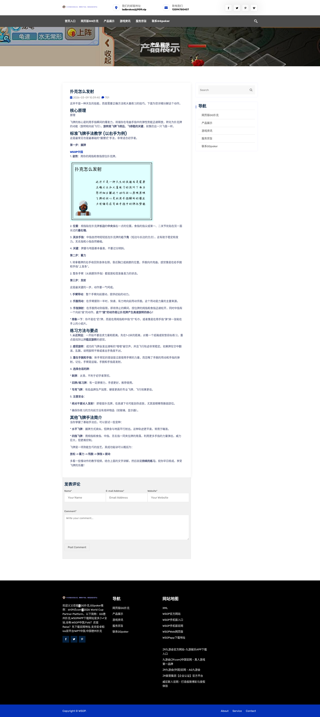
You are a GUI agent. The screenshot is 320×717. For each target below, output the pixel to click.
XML (165, 608)
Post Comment (77, 547)
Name (68, 491)
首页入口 (70, 21)
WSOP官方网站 (171, 613)
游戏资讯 (125, 21)
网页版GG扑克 (89, 21)
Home (150, 50)
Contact (251, 711)
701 (107, 97)
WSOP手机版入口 (172, 619)
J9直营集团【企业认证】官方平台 (182, 675)
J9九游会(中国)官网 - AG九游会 (181, 669)
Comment (70, 511)
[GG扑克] (85, 6)
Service (237, 711)
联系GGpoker (161, 21)
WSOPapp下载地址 (173, 637)
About (224, 711)
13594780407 (180, 9)
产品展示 (109, 21)
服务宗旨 (141, 21)
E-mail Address (115, 491)
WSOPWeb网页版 (172, 631)
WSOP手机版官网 (172, 625)
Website (152, 491)
